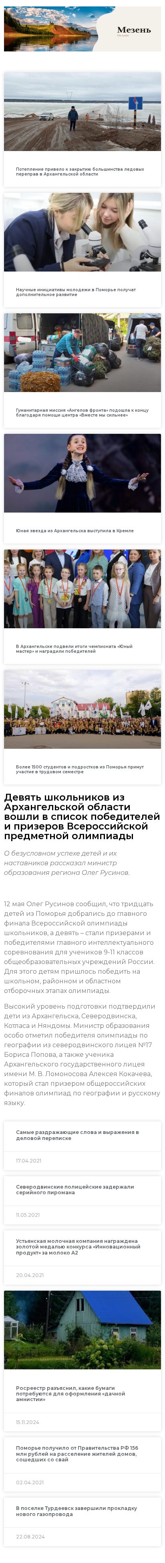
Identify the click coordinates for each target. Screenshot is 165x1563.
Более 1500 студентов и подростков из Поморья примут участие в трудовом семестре (80, 769)
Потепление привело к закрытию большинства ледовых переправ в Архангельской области (80, 172)
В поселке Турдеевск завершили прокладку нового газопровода (76, 1511)
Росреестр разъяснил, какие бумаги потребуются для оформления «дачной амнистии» (70, 1394)
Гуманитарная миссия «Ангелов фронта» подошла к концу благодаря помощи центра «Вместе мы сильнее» (82, 413)
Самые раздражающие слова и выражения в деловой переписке (77, 1135)
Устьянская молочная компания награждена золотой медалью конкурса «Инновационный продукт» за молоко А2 (78, 1247)
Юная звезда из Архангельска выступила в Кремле (75, 530)
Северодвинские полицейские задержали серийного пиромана (75, 1189)
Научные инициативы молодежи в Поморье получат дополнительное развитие (76, 292)
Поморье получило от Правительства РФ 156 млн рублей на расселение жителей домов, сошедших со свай (77, 1454)
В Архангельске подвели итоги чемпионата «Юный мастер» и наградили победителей (74, 649)
